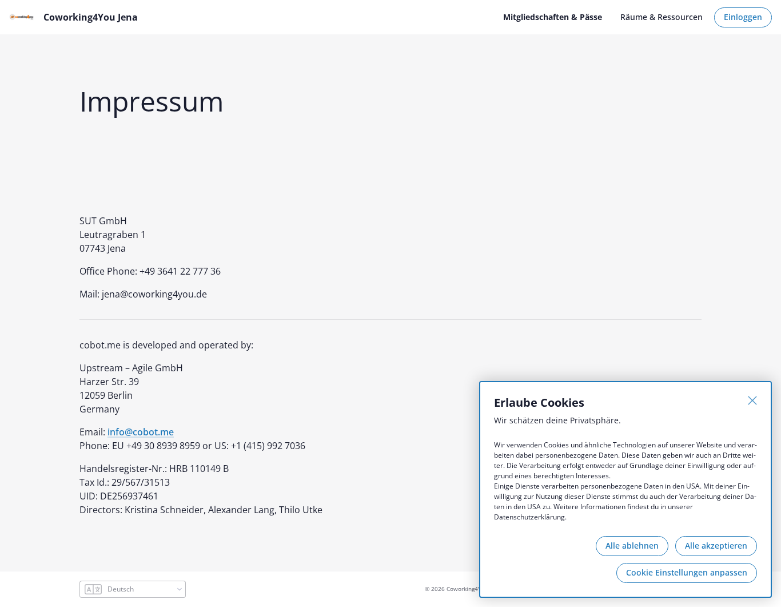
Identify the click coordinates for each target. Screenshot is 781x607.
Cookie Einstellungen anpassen (686, 572)
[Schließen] (752, 400)
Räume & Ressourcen (661, 16)
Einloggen (743, 16)
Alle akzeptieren (716, 545)
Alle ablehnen (632, 545)
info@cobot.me (140, 432)
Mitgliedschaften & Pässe (552, 16)
